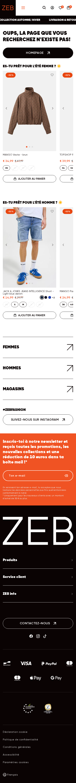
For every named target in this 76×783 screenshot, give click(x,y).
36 (71, 168)
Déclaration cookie (15, 732)
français (12, 774)
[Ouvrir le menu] (23, 8)
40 (71, 304)
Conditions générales (17, 747)
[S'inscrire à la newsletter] (66, 475)
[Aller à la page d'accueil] (8, 8)
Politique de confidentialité (20, 739)
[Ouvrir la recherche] (44, 8)
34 (63, 168)
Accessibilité (11, 754)
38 (63, 304)
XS (6, 168)
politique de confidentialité (41, 493)
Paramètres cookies (16, 762)
